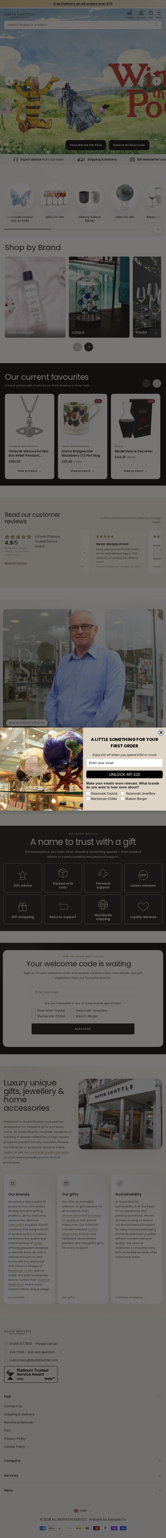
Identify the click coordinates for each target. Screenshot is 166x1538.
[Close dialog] (161, 732)
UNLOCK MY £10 (124, 774)
